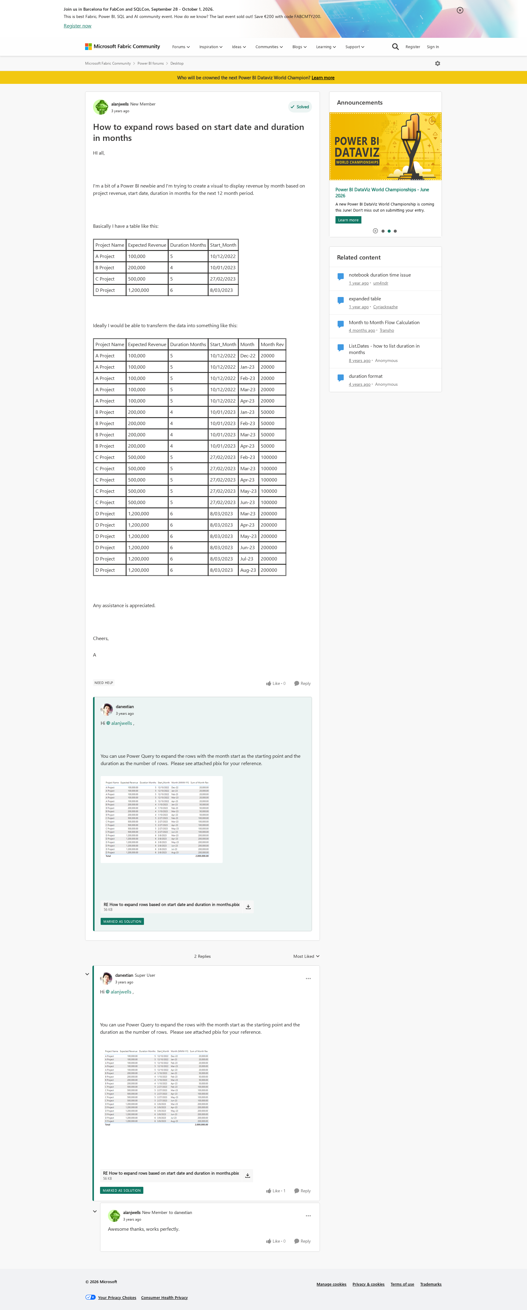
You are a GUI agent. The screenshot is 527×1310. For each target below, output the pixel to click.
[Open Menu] (437, 63)
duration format (365, 376)
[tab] (383, 231)
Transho (387, 330)
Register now (77, 25)
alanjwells (120, 104)
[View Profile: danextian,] (107, 709)
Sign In (433, 46)
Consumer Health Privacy (164, 1297)
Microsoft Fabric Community (108, 63)
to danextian (180, 1212)
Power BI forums (151, 63)
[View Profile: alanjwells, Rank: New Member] (100, 107)
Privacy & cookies (369, 1284)
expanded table (365, 298)
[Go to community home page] (122, 46)
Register (413, 46)
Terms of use (402, 1284)
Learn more (323, 77)
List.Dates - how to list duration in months (384, 349)
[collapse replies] (87, 974)
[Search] (395, 46)
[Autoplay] (375, 231)
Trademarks (431, 1284)
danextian (125, 706)
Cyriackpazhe (385, 307)
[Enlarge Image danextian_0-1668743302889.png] (162, 819)
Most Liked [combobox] (306, 956)
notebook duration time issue (380, 275)
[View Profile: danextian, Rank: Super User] (106, 978)
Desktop (177, 63)
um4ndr (380, 283)
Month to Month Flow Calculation (384, 322)
